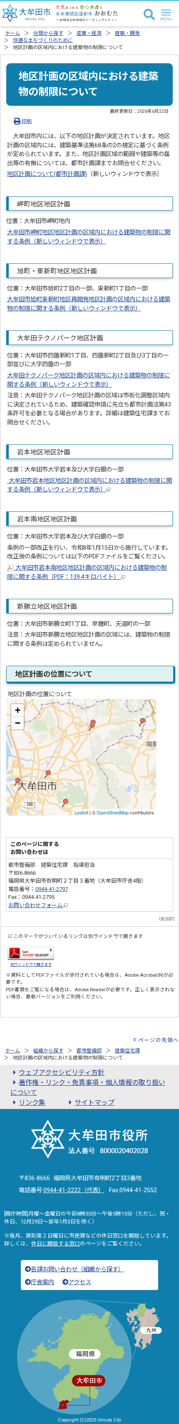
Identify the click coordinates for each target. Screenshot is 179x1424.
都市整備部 (89, 1051)
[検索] (149, 15)
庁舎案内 (42, 1282)
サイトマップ (94, 1102)
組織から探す (48, 1051)
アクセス (79, 1282)
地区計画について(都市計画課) (47, 174)
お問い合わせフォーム (36, 905)
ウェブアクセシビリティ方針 (61, 1073)
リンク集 (32, 1102)
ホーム (12, 33)
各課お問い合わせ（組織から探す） (77, 1269)
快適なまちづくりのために (43, 40)
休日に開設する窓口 (55, 1243)
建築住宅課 (127, 1051)
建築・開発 (127, 33)
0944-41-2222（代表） (73, 1190)
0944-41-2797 (51, 889)
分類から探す (48, 33)
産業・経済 (89, 33)
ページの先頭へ (158, 1040)
